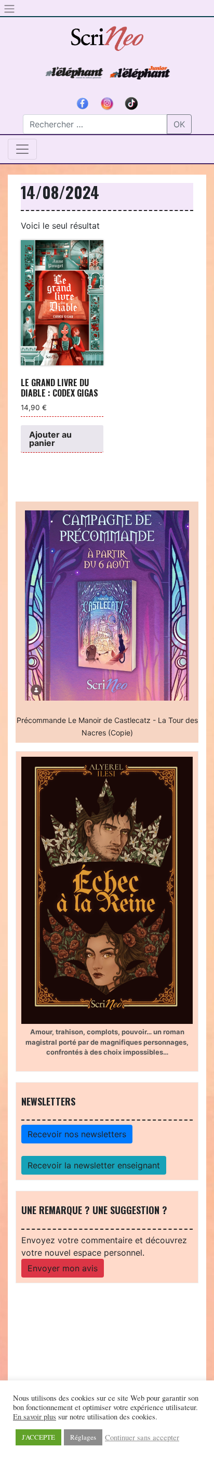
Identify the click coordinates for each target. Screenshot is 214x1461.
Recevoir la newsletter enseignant (94, 1165)
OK (179, 124)
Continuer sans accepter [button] (142, 1437)
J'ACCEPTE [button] (38, 1437)
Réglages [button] (83, 1437)
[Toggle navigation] (22, 149)
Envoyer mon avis (63, 1268)
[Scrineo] (107, 34)
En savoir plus (34, 1416)
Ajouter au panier (50, 438)
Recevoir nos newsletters (77, 1134)
